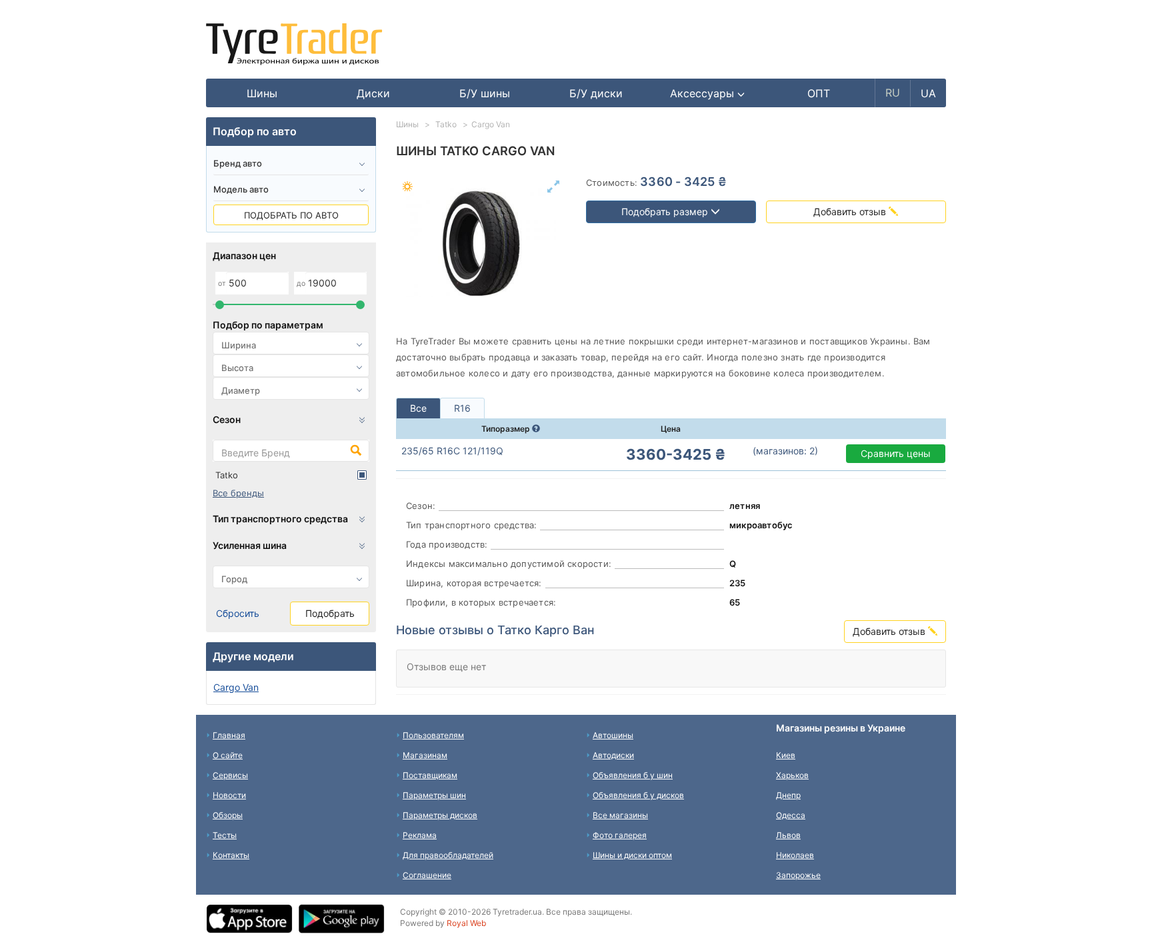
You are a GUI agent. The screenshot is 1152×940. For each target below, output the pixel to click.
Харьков (792, 775)
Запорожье (798, 875)
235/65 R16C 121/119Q (452, 450)
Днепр (788, 795)
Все (418, 408)
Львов (788, 835)
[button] (707, 93)
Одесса (790, 815)
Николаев (795, 855)
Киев (785, 755)
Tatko (226, 475)
